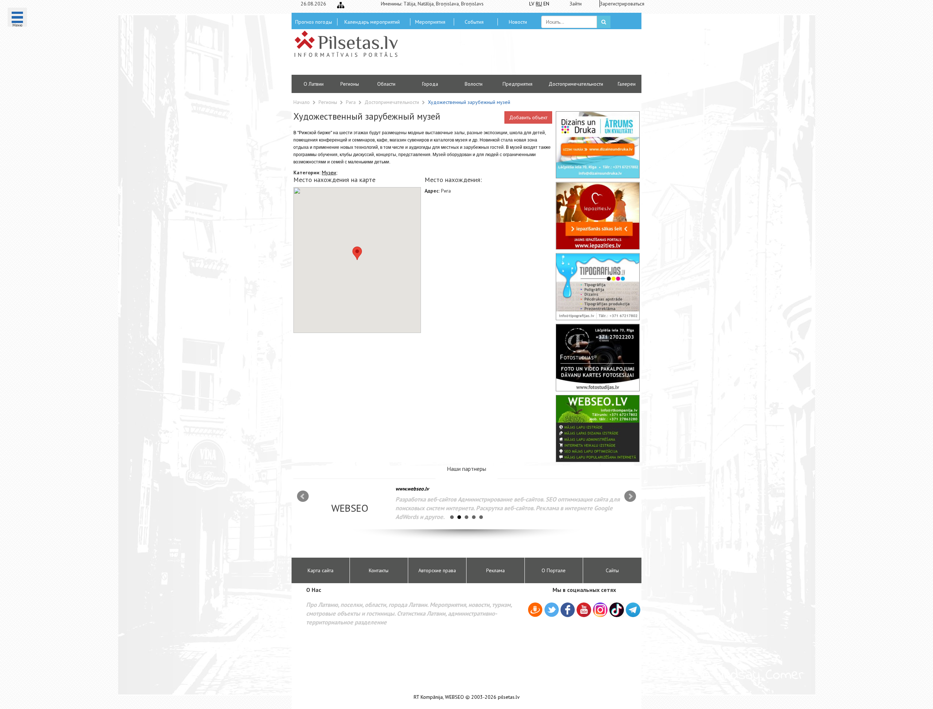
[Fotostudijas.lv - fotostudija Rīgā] (598, 357)
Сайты (612, 570)
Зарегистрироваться (620, 3)
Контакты (379, 570)
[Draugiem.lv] (535, 611)
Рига (351, 102)
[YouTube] (584, 610)
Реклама (495, 570)
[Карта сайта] (340, 5)
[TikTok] (616, 610)
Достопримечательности (576, 84)
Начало (301, 102)
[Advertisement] (519, 54)
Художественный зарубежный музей (469, 102)
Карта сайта (320, 570)
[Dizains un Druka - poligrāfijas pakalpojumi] (598, 144)
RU (539, 3)
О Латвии (314, 84)
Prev (303, 496)
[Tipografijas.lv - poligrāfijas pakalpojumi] (598, 286)
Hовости (518, 22)
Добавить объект (528, 117)
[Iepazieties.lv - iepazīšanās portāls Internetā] (598, 215)
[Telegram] (633, 610)
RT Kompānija (428, 697)
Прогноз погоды (313, 22)
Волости (474, 84)
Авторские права (437, 570)
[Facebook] (568, 611)
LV (531, 3)
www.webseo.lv (412, 488)
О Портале (554, 570)
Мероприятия (430, 22)
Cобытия (474, 22)
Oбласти (386, 84)
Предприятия (517, 84)
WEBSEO (454, 697)
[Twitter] (551, 611)
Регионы (349, 84)
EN (546, 3)
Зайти (576, 3)
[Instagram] (600, 610)
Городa (430, 84)
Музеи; (329, 172)
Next (630, 496)
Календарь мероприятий (372, 22)
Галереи (627, 84)
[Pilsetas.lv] (349, 43)
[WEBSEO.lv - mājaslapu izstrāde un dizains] (598, 428)
